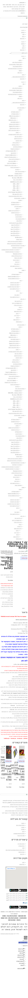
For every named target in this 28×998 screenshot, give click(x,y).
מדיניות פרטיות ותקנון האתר (18, 77)
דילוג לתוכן (25, 940)
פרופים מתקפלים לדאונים (10, 157)
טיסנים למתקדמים (15, 122)
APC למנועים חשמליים (11, 151)
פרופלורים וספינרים (17, 147)
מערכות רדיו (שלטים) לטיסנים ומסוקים (10, 250)
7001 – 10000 (15, 190)
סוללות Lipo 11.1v (15, 229)
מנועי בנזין (16, 295)
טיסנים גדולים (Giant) (14, 126)
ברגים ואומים (19, 322)
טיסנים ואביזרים (21, 108)
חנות (24, 58)
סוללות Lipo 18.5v (15, 233)
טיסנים (20, 60)
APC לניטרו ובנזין (12, 161)
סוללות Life (19, 221)
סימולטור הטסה (18, 268)
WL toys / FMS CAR (17, 178)
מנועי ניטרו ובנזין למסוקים (13, 287)
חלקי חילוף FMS (12, 120)
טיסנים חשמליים (15, 114)
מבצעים (23, 32)
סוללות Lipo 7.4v (15, 227)
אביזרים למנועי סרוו (14, 266)
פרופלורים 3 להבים (14, 167)
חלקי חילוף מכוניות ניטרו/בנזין (15, 196)
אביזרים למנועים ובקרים (13, 278)
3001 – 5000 (16, 186)
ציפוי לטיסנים (19, 140)
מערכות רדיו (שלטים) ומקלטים (15, 68)
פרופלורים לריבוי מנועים (13, 210)
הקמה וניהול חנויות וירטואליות (7, 934)
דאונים (17, 132)
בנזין (21, 293)
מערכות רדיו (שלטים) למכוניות (12, 252)
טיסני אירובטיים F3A (14, 128)
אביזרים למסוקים (15, 204)
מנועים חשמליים (15, 274)
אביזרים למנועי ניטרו (14, 289)
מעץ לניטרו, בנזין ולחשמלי (10, 165)
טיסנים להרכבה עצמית (14, 124)
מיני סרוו (17, 262)
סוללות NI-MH (18, 237)
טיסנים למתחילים (15, 112)
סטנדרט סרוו (16, 260)
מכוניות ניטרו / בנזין (17, 180)
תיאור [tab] (23, 608)
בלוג (6, 918)
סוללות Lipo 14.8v (15, 231)
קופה (23, 34)
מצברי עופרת (19, 239)
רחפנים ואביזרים (18, 206)
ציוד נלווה (20, 72)
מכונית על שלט (11, 920)
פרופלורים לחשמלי (14, 149)
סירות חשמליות (18, 215)
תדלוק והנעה (16, 319)
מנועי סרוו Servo (18, 258)
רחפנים (17, 208)
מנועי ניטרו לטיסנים (14, 282)
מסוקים (20, 200)
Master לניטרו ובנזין (11, 163)
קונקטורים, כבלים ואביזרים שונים (14, 243)
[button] (22, 942)
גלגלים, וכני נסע (18, 136)
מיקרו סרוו (16, 264)
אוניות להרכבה (18, 217)
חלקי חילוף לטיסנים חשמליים (15, 134)
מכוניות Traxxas (18, 173)
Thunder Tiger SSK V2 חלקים (15, 192)
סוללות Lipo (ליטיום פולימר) (15, 223)
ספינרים (17, 169)
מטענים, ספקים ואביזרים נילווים (15, 241)
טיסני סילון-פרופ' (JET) (13, 130)
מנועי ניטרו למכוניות (14, 285)
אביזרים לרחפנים (15, 212)
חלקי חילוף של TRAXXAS (16, 182)
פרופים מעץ (13, 153)
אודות (23, 36)
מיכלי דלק (16, 315)
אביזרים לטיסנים (18, 138)
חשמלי (20, 272)
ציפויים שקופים (15, 145)
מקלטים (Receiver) (17, 254)
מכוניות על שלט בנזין (12, 916)
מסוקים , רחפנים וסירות (19, 198)
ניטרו (21, 280)
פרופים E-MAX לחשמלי (10, 155)
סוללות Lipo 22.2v (15, 235)
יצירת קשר (22, 38)
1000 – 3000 (16, 184)
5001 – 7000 (16, 188)
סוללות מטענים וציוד (17, 66)
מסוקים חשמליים (15, 202)
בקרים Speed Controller (13, 276)
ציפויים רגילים (16, 143)
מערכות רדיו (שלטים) (17, 247)
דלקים (17, 313)
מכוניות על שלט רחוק (17, 62)
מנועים (20, 70)
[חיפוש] (10, 53)
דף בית (23, 30)
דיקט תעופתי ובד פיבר (17, 303)
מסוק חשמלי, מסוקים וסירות (15, 64)
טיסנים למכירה (23, 918)
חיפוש (26, 53)
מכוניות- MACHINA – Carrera (15, 175)
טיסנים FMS (13, 118)
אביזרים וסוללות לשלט (16, 256)
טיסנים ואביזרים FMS (14, 116)
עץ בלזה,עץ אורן (18, 301)
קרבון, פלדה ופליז (18, 305)
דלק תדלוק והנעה (18, 311)
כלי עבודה (19, 309)
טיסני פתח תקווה (22, 916)
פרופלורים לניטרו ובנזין (14, 159)
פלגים (17, 291)
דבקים (20, 307)
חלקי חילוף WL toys (17, 194)
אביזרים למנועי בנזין (14, 297)
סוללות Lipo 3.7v (15, 225)
